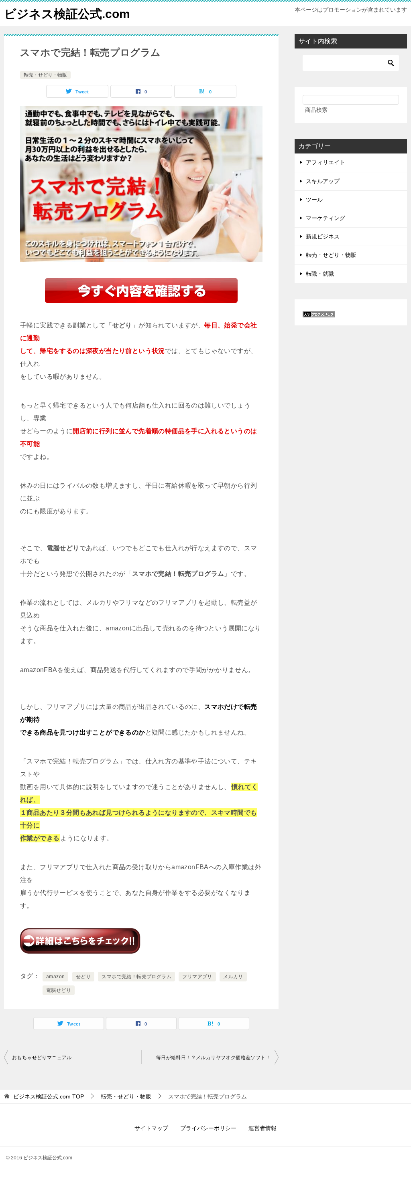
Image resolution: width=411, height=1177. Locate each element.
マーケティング (325, 218)
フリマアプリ (197, 976)
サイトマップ (151, 1128)
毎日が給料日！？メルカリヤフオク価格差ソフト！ (213, 1057)
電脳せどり (58, 990)
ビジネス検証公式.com (67, 13)
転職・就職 (320, 274)
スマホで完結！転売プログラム (136, 976)
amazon (55, 976)
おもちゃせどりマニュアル (42, 1057)
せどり (83, 976)
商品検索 (316, 110)
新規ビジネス (323, 236)
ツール (314, 199)
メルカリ (233, 976)
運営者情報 (262, 1128)
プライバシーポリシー (208, 1128)
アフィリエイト (325, 162)
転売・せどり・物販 (45, 75)
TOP (48, 1096)
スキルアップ (323, 181)
